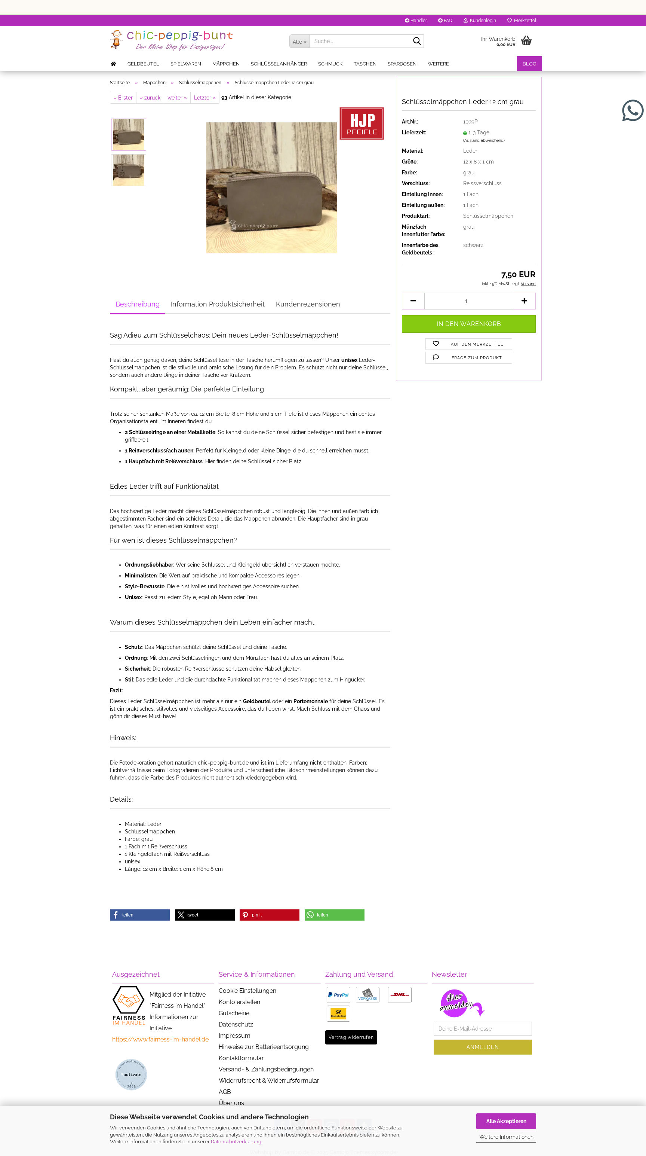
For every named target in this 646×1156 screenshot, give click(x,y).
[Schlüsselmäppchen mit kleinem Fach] (271, 187)
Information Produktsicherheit (218, 304)
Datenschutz (236, 1024)
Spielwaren (185, 64)
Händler (418, 20)
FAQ (447, 20)
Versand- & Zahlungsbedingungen (266, 1069)
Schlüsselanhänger (279, 64)
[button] (413, 301)
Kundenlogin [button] (482, 20)
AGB (225, 1091)
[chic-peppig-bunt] (194, 41)
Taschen (365, 64)
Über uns (231, 1103)
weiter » (177, 98)
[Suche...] (417, 41)
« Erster (123, 98)
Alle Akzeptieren (506, 1121)
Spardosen (402, 64)
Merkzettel (524, 20)
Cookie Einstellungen (247, 990)
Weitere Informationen (506, 1137)
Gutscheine (234, 1013)
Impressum (234, 1035)
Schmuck (330, 64)
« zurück (150, 98)
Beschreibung (138, 304)
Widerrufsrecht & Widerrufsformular (269, 1080)
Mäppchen (226, 64)
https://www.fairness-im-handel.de (160, 1039)
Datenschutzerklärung (236, 1141)
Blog (529, 64)
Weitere (438, 64)
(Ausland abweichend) (484, 140)
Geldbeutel (143, 64)
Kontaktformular (241, 1058)
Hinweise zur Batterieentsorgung (264, 1046)
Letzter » (205, 98)
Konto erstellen (239, 1002)
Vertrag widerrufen (351, 1037)
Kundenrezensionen (308, 304)
